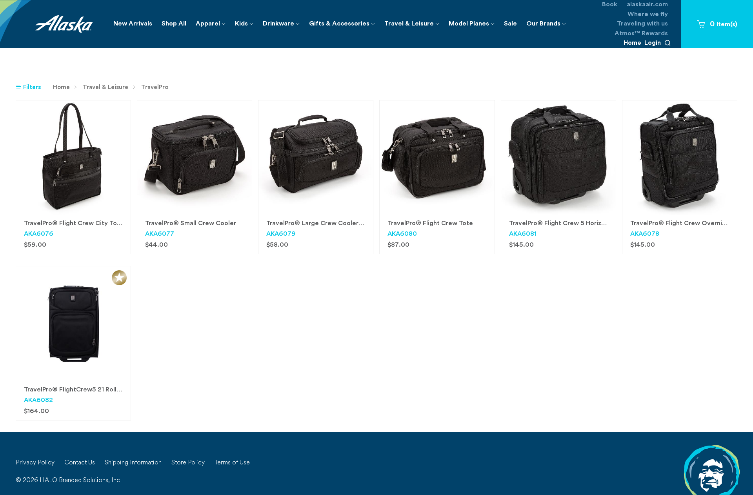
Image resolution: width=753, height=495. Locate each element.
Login (652, 43)
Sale (510, 24)
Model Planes (474, 26)
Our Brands (548, 26)
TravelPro (154, 88)
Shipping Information (133, 463)
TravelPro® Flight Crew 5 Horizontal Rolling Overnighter (593, 223)
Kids (246, 26)
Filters (31, 88)
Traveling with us (642, 24)
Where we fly (648, 14)
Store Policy (188, 463)
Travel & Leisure (414, 26)
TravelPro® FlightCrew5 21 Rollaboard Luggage (95, 390)
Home (632, 43)
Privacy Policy (35, 463)
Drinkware (283, 26)
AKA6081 (523, 234)
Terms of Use (232, 463)
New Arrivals (132, 24)
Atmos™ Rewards (641, 34)
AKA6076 (38, 234)
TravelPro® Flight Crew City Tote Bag (80, 223)
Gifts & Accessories (344, 26)
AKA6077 (159, 234)
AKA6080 (402, 234)
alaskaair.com (647, 5)
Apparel (213, 26)
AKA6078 (644, 234)
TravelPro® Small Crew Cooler (190, 223)
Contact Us (79, 463)
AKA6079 (281, 234)
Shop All (174, 24)
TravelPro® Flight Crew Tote (430, 223)
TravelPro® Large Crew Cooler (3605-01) (328, 223)
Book (609, 5)
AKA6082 (38, 400)
